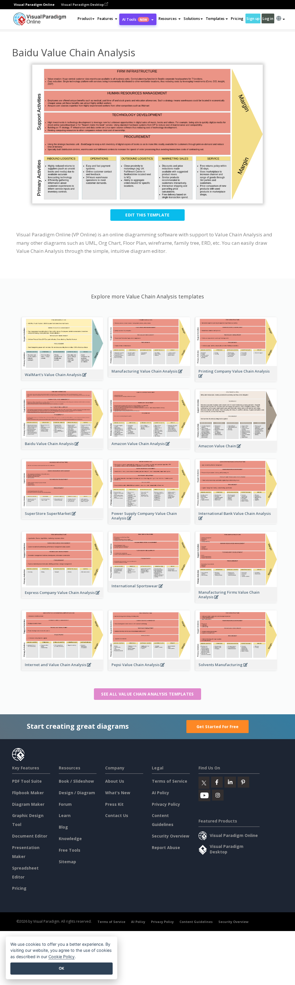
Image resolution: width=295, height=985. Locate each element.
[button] (107, 18)
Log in (267, 18)
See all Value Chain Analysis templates (147, 694)
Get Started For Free (217, 726)
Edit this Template (147, 215)
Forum (65, 804)
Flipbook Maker (28, 792)
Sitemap (67, 861)
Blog (63, 827)
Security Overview (170, 836)
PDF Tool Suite (27, 781)
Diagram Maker (28, 804)
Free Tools (69, 850)
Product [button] (84, 18)
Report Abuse (166, 847)
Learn (65, 815)
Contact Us (116, 815)
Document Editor (29, 836)
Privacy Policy (166, 804)
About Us (114, 781)
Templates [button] (215, 18)
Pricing (237, 18)
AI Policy (160, 792)
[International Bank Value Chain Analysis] (236, 521)
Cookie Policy (61, 956)
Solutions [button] (192, 18)
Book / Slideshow (76, 781)
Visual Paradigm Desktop (83, 4)
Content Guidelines (196, 921)
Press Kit (114, 804)
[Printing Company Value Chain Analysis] (236, 378)
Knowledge (70, 838)
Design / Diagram (77, 792)
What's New (117, 792)
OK (61, 968)
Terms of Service (169, 781)
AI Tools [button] (134, 19)
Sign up (253, 18)
